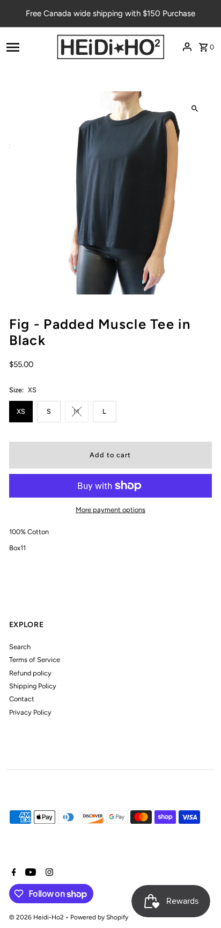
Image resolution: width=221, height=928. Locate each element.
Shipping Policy (32, 686)
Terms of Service (34, 660)
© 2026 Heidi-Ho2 (37, 917)
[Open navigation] (28, 46)
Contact (21, 699)
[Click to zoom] (194, 109)
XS (21, 411)
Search (20, 647)
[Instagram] (48, 873)
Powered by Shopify (99, 917)
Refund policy (30, 673)
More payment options (110, 510)
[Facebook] (12, 873)
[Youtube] (29, 873)
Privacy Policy (30, 712)
